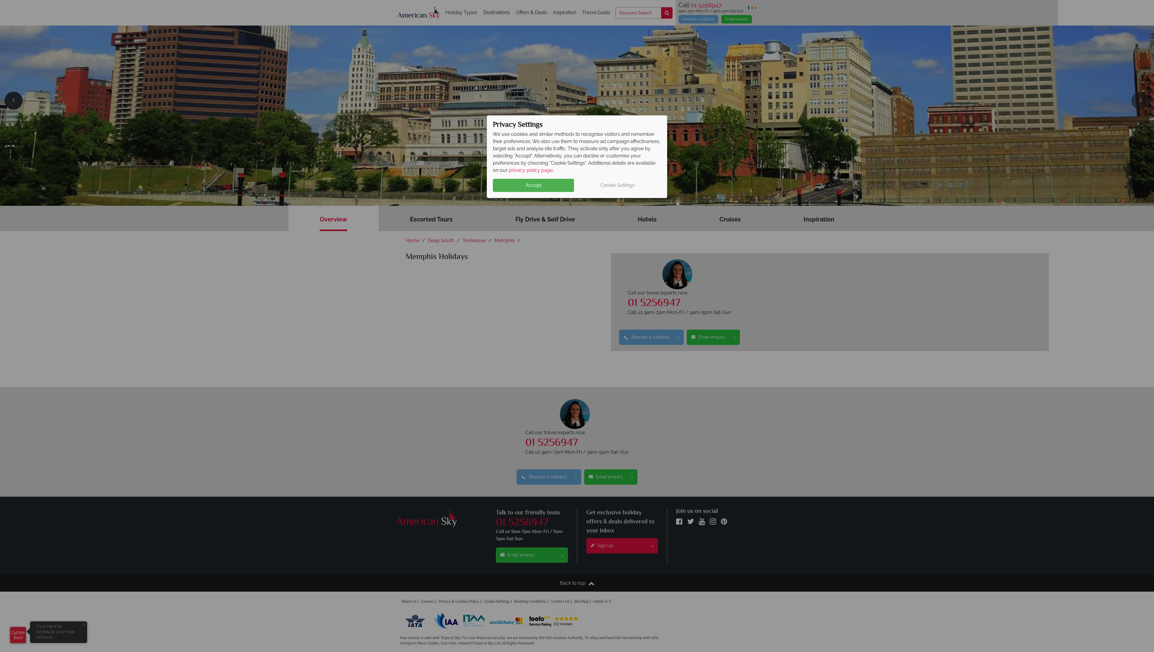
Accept (534, 185)
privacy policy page (531, 170)
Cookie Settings (617, 185)
